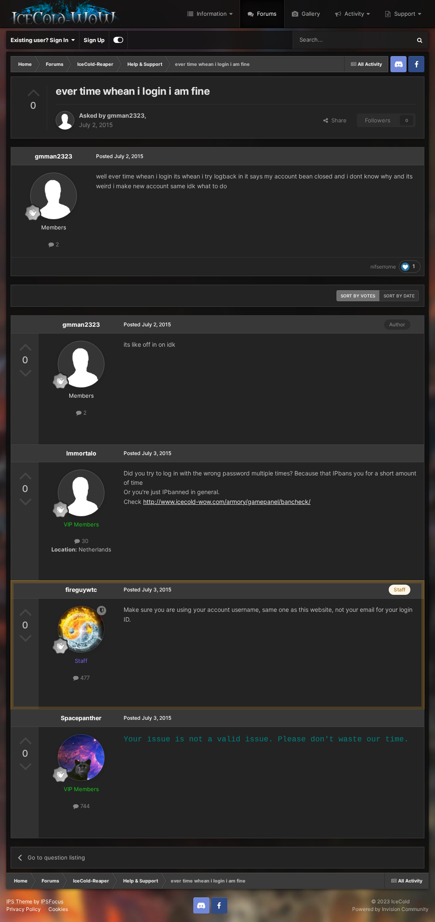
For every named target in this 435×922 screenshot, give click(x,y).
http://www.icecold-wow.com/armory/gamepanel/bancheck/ (227, 501)
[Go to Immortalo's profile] (81, 492)
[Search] (420, 40)
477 (84, 677)
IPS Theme (19, 901)
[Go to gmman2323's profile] (65, 120)
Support (404, 13)
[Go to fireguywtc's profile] (81, 629)
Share (337, 120)
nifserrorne (383, 266)
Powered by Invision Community (390, 909)
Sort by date (399, 295)
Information (211, 13)
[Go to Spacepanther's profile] (81, 757)
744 (84, 806)
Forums (266, 13)
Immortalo (81, 453)
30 (84, 540)
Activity (353, 13)
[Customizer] (118, 40)
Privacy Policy (23, 909)
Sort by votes (358, 295)
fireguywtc (81, 589)
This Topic (387, 40)
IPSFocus (52, 901)
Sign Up (94, 40)
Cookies (58, 909)
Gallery (310, 13)
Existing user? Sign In (41, 40)
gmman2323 (125, 115)
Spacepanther (81, 717)
